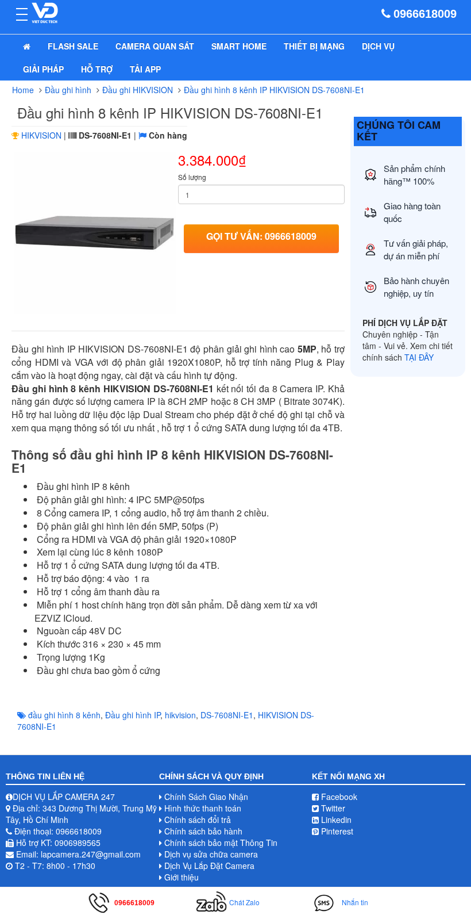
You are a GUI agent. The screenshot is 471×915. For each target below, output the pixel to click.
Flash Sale (73, 46)
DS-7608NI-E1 (226, 715)
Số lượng (192, 177)
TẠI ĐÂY (419, 357)
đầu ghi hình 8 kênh (64, 715)
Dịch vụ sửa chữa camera (211, 854)
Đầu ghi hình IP (132, 715)
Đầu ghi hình (68, 89)
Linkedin (335, 819)
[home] (26, 46)
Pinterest (336, 831)
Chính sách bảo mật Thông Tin (220, 842)
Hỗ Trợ (97, 69)
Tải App (145, 69)
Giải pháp (43, 69)
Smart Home (239, 46)
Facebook (338, 796)
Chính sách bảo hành (203, 831)
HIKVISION (41, 135)
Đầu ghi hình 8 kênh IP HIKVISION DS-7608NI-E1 (274, 89)
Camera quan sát (154, 46)
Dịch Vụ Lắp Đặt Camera (209, 865)
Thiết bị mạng (314, 46)
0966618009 (425, 13)
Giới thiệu (181, 877)
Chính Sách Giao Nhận (206, 796)
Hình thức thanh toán (202, 808)
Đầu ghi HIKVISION (137, 89)
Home (23, 89)
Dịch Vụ (378, 46)
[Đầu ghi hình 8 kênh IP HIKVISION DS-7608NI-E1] (94, 233)
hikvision (180, 715)
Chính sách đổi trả (197, 819)
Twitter (332, 808)
